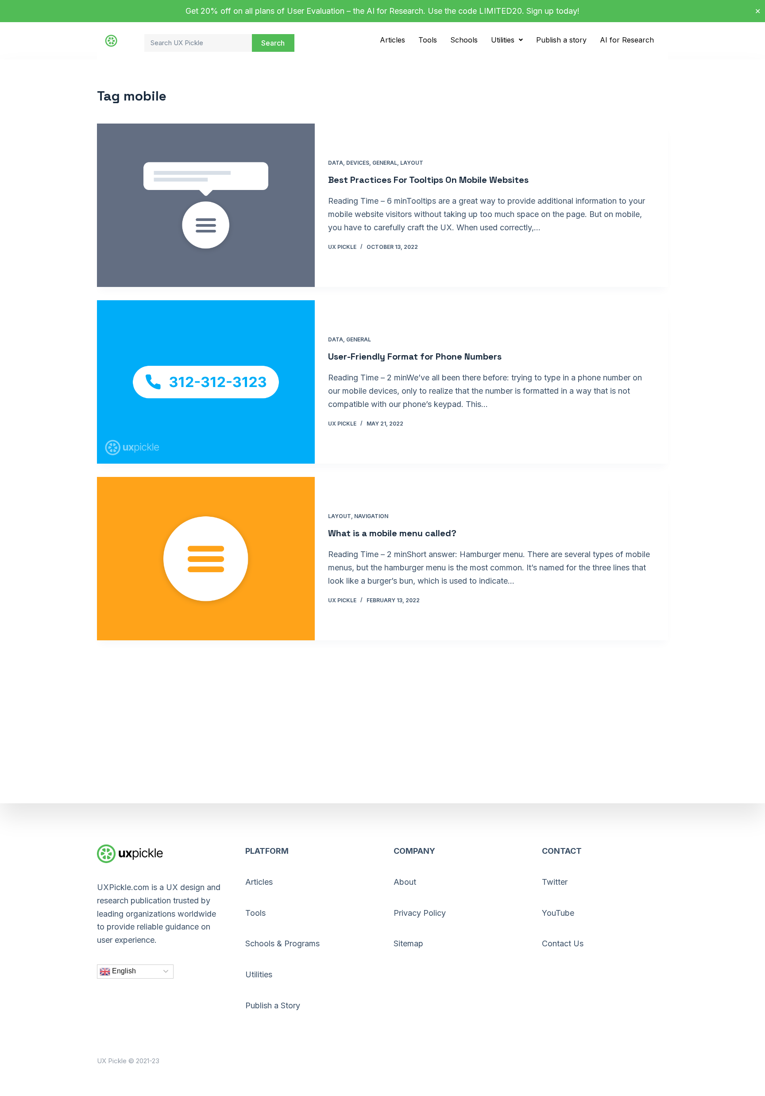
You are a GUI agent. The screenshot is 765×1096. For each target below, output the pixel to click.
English (123, 971)
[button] (506, 40)
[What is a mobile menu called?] (206, 558)
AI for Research (627, 39)
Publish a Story (272, 1005)
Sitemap (408, 943)
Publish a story (561, 39)
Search (273, 43)
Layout (411, 162)
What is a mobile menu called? (392, 533)
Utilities (502, 39)
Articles (392, 39)
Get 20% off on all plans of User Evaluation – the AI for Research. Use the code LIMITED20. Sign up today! (382, 10)
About (405, 882)
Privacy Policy (420, 913)
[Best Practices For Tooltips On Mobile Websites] (206, 205)
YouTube (558, 913)
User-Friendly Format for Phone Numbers (415, 356)
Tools (427, 39)
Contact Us (562, 943)
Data (335, 162)
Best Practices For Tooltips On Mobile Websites (428, 180)
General (384, 162)
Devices (357, 162)
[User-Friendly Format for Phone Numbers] (206, 382)
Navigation (371, 516)
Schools (464, 39)
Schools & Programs (282, 943)
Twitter (555, 882)
